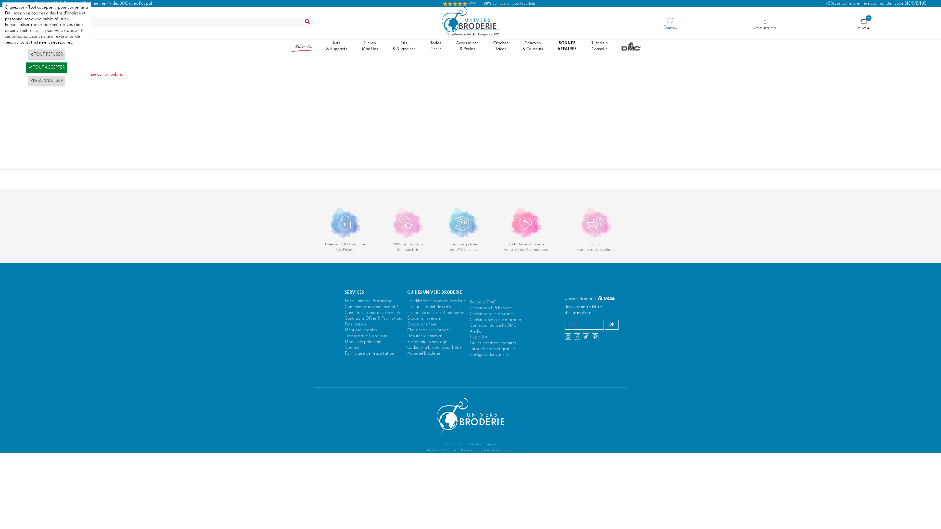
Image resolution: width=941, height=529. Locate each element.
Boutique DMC (483, 302)
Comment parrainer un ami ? (371, 307)
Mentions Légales (361, 330)
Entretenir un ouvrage (427, 342)
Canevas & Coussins (532, 46)
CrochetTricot (500, 46)
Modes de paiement (363, 342)
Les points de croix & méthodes (436, 313)
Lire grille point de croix (429, 307)
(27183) (473, 3)
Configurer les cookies (489, 355)
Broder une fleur (422, 324)
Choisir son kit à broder (428, 330)
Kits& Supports (336, 46)
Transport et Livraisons (366, 336)
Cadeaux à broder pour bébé (434, 348)
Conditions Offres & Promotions (374, 319)
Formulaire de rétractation (369, 354)
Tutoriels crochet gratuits (493, 349)
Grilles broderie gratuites (493, 343)
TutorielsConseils (599, 46)
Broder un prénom (424, 319)
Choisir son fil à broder (490, 308)
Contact (352, 348)
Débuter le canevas (425, 336)
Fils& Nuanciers (404, 46)
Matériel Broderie (423, 354)
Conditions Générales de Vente (373, 313)
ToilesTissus (436, 46)
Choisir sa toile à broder (492, 314)
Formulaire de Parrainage (368, 301)
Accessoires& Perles (467, 46)
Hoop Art (478, 337)
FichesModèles (370, 46)
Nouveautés (303, 46)
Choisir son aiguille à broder (495, 320)
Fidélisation (355, 324)
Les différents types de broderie (436, 301)
